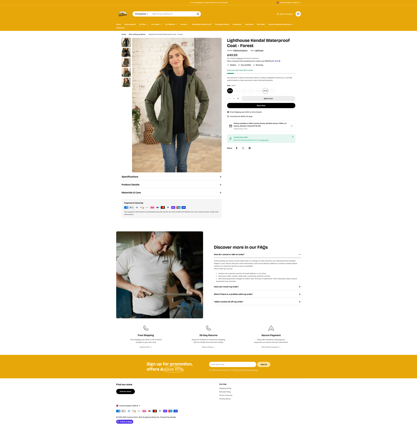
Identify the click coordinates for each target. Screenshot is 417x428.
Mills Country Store (130, 417)
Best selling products (137, 34)
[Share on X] (243, 148)
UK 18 (265, 91)
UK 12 (244, 91)
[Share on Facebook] (236, 148)
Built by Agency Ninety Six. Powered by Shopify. (157, 417)
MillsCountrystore (240, 50)
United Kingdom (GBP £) (289, 3)
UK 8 (230, 91)
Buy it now (261, 106)
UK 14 (251, 91)
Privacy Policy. (252, 370)
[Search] (198, 14)
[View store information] (292, 126)
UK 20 (273, 91)
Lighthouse (259, 50)
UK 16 (258, 91)
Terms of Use (239, 370)
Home (124, 34)
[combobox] (166, 14)
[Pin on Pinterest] (249, 148)
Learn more (264, 140)
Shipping (239, 58)
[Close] (293, 137)
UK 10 (237, 91)
